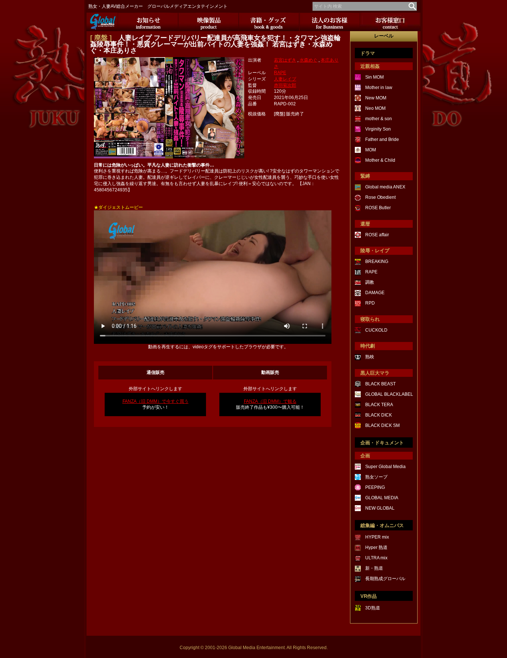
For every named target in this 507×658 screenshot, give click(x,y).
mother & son (378, 118)
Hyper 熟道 (376, 547)
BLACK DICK (378, 415)
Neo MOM (375, 108)
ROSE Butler (378, 207)
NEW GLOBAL (380, 508)
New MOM (375, 98)
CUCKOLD (376, 330)
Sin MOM (374, 77)
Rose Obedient (380, 197)
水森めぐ (308, 60)
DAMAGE (375, 292)
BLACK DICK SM (382, 425)
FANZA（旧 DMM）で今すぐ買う (155, 401)
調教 (369, 282)
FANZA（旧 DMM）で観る (270, 401)
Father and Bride (382, 139)
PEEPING (375, 487)
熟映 (369, 356)
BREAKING (376, 261)
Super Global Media (385, 466)
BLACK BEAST (380, 383)
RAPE (280, 72)
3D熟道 (372, 608)
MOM (370, 149)
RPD (370, 303)
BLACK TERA (379, 404)
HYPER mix (377, 537)
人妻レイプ (285, 79)
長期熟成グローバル (385, 578)
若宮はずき (285, 60)
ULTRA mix (376, 557)
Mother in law (378, 87)
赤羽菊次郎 (285, 85)
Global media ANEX (385, 187)
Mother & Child (380, 160)
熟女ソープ (376, 477)
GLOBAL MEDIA (381, 497)
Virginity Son (378, 129)
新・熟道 (374, 568)
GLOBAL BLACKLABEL (389, 394)
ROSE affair (377, 234)
